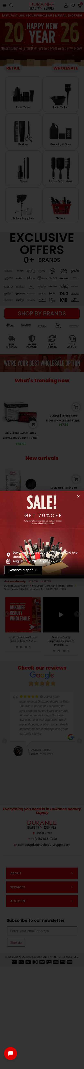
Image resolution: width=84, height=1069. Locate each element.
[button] (78, 496)
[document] (42, 534)
